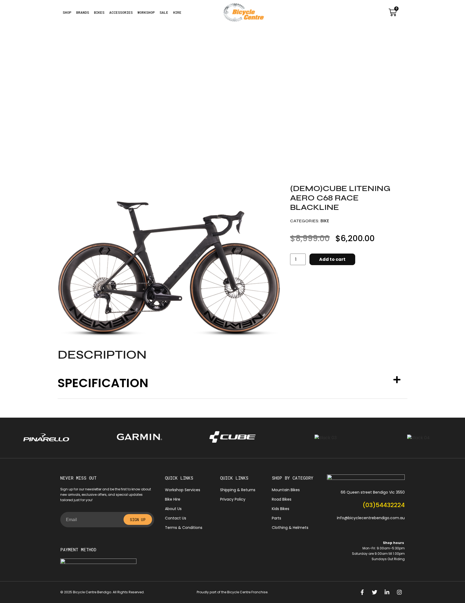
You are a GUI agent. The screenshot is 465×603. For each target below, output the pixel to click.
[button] (232, 383)
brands (82, 12)
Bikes (99, 12)
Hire (177, 12)
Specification (103, 383)
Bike (324, 221)
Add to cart (332, 259)
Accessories (121, 12)
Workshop (146, 12)
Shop (67, 12)
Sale (164, 12)
